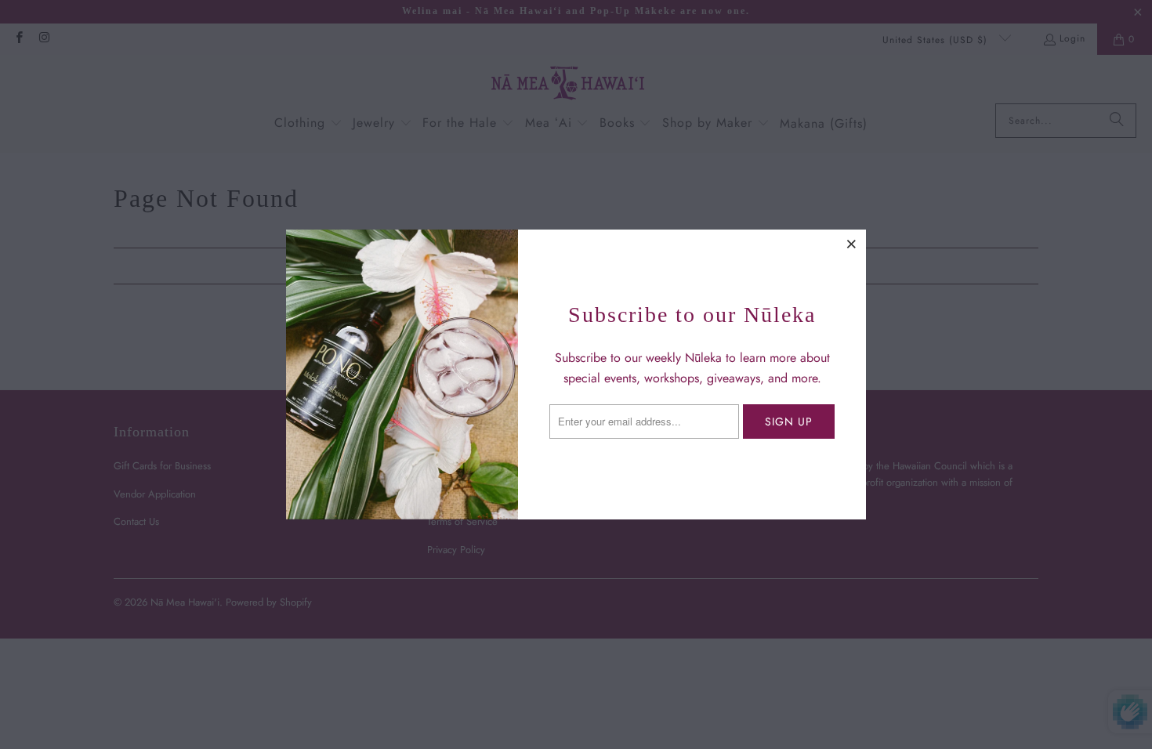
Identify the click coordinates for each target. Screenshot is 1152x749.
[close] (852, 244)
